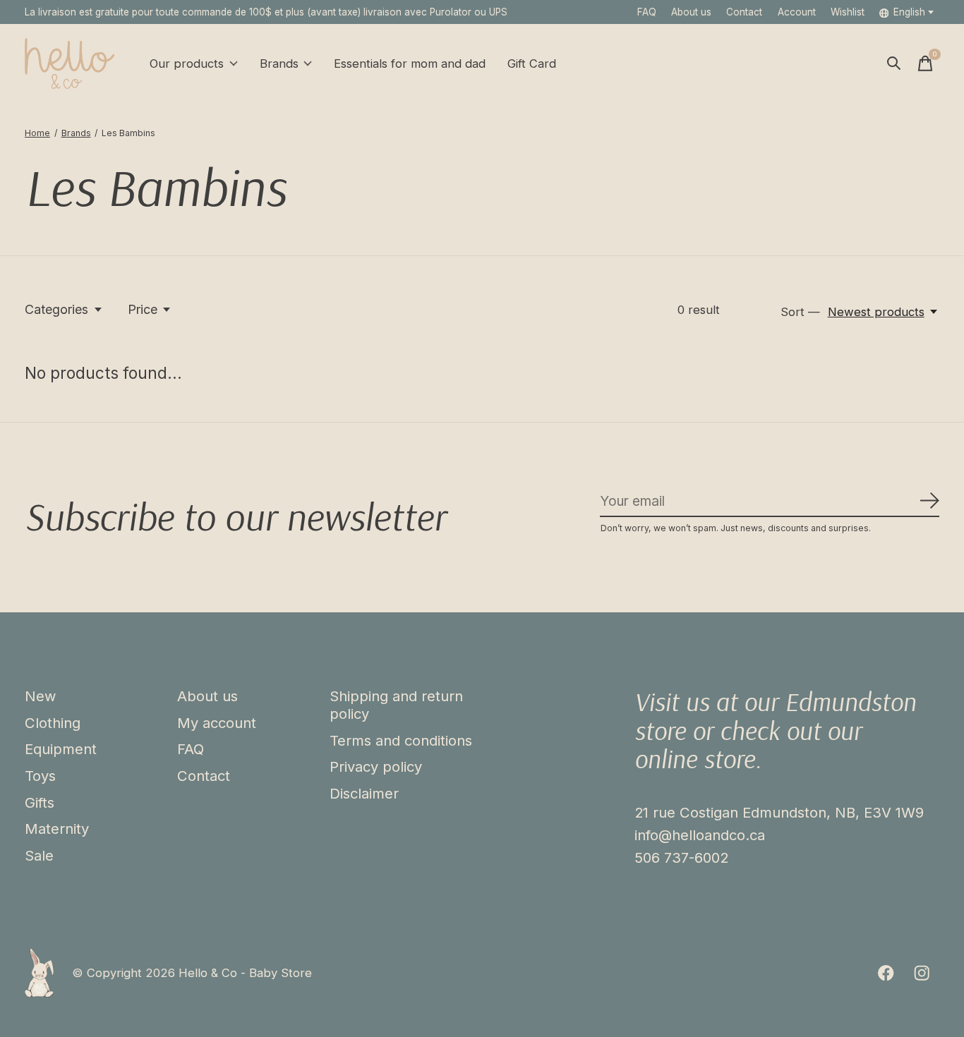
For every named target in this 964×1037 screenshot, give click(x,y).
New (40, 696)
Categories (56, 309)
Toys (40, 775)
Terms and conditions (401, 740)
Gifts (39, 802)
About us (691, 12)
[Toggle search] (894, 63)
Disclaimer (364, 793)
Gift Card (531, 63)
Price (142, 309)
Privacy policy (376, 766)
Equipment (61, 749)
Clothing (52, 723)
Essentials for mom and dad (410, 63)
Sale (39, 855)
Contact (744, 12)
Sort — (800, 312)
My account (216, 723)
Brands (279, 63)
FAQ (646, 12)
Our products (187, 63)
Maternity (57, 828)
